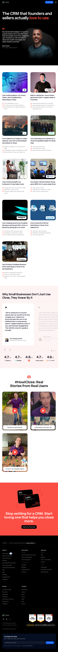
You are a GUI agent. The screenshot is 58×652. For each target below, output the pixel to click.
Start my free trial (29, 527)
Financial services (26, 569)
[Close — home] (5, 615)
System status (5, 601)
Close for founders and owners (29, 554)
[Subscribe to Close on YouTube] (6, 619)
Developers (4, 596)
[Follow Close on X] (9, 619)
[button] (56, 2)
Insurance (24, 571)
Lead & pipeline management (9, 562)
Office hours (5, 594)
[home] (6, 2)
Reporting (4, 560)
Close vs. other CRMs (46, 559)
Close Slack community (46, 569)
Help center (4, 592)
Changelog (4, 603)
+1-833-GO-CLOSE (6, 589)
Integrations (5, 579)
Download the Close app (8, 599)
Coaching (24, 564)
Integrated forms (6, 577)
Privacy (23, 596)
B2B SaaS (24, 567)
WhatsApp (4, 574)
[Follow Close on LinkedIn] (3, 619)
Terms (23, 594)
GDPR (23, 599)
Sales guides (44, 567)
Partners (43, 562)
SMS (3, 572)
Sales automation (6, 558)
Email (3, 569)
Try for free (49, 2)
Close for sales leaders (27, 557)
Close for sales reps (26, 559)
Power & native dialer (7, 565)
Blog (42, 554)
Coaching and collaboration (8, 567)
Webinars (43, 557)
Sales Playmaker (44, 571)
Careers (23, 592)
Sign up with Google (28, 645)
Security (23, 603)
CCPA (23, 601)
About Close (24, 589)
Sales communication (7, 555)
